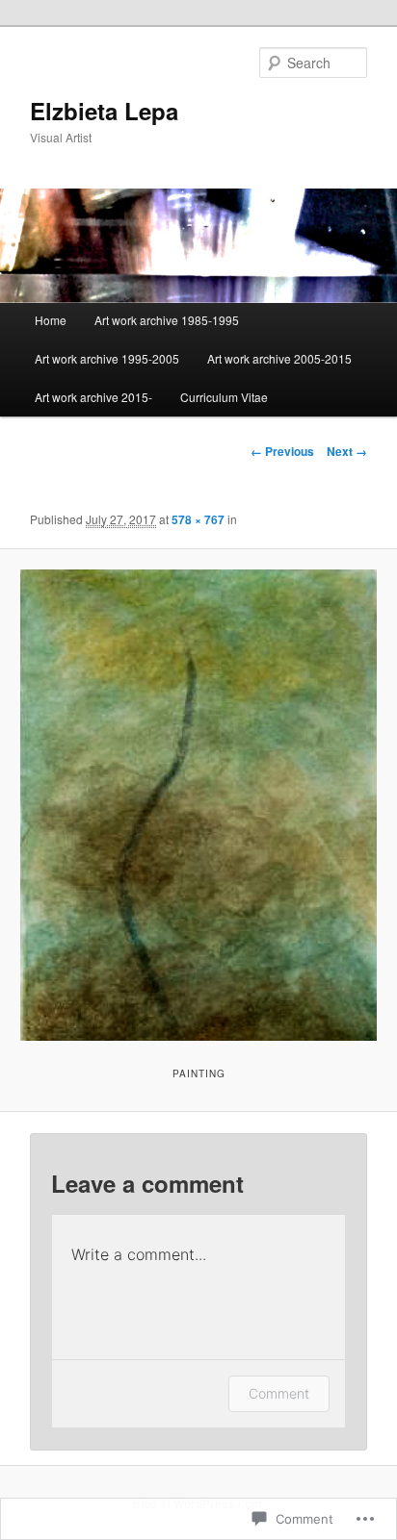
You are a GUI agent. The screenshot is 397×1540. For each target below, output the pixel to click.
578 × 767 (198, 519)
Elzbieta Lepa (104, 110)
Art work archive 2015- (93, 397)
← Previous (282, 451)
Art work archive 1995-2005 (107, 358)
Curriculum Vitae (224, 397)
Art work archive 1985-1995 (166, 320)
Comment (279, 1393)
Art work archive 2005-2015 (279, 358)
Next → (347, 451)
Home (50, 320)
